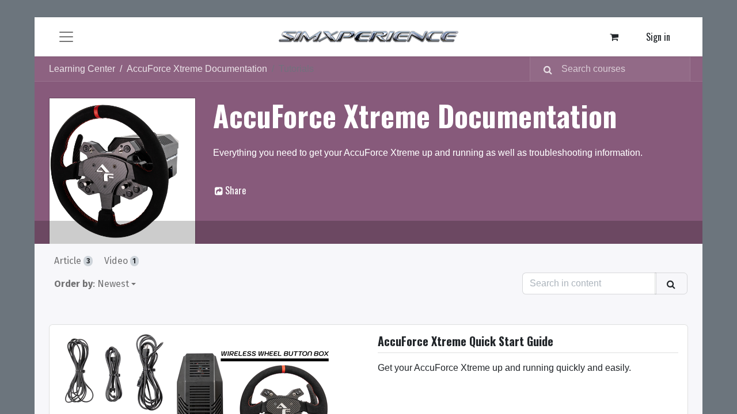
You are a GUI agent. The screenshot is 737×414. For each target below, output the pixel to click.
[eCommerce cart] (614, 37)
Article (72, 260)
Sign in (658, 37)
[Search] (543, 69)
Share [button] (234, 190)
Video (120, 260)
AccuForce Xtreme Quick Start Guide (465, 342)
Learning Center (82, 69)
